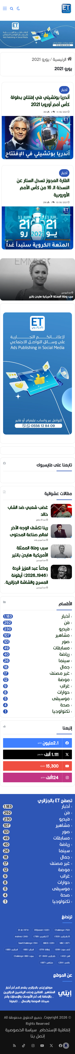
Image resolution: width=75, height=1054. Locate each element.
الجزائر (28, 949)
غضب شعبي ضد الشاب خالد (45, 296)
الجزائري (12, 949)
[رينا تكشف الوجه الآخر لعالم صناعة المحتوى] (61, 531)
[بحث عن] (11, 10)
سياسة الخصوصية (21, 1030)
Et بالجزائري (62, 936)
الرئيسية (60, 59)
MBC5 (48, 943)
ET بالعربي (41, 936)
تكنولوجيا (61, 711)
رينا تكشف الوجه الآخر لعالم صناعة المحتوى (29, 531)
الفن (65, 956)
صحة (65, 705)
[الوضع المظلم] (18, 10)
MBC (65, 943)
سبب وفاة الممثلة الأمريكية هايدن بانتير (30, 551)
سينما (64, 660)
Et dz (23, 930)
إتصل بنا (38, 1036)
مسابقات (61, 648)
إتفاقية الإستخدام (55, 1030)
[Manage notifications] (66, 1045)
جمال (65, 667)
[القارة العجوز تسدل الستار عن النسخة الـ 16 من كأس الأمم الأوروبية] (37, 227)
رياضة (64, 654)
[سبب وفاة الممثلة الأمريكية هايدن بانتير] (61, 551)
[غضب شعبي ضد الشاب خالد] (61, 511)
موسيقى (61, 698)
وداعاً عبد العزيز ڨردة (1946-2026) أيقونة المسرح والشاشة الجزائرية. (26, 575)
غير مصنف (60, 673)
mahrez (21, 936)
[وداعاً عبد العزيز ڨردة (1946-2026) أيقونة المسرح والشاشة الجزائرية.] (61, 572)
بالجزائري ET (47, 956)
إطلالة (44, 949)
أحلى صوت (62, 949)
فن (67, 622)
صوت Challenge (24, 956)
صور (66, 641)
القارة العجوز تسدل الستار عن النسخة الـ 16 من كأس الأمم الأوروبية (43, 187)
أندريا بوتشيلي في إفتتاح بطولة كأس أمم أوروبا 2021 (40, 101)
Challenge (62, 930)
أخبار (64, 90)
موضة (64, 679)
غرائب (65, 686)
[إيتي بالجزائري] (66, 8)
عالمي (64, 963)
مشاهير (62, 635)
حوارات (63, 692)
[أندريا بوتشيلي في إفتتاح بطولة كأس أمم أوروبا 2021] (37, 137)
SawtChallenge (28, 943)
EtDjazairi (41, 930)
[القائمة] (5, 10)
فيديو (64, 629)
